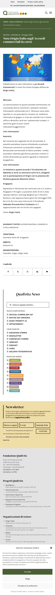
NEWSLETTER (15, 336)
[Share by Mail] (47, 271)
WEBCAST (13, 342)
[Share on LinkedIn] (37, 271)
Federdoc (7, 204)
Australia (7, 237)
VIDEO (12, 348)
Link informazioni (11, 131)
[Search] (44, 13)
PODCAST (13, 345)
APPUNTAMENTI (16, 324)
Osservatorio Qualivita (14, 495)
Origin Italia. (9, 90)
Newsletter (21, 2)
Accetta (27, 572)
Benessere (15, 364)
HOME (5, 22)
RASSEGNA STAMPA (18, 333)
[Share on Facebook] (8, 271)
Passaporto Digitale (13, 504)
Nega (27, 579)
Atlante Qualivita (12, 490)
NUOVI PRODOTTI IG (18, 321)
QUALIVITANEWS (16, 22)
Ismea (8, 540)
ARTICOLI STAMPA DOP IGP (21, 314)
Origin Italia (23, 253)
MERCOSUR (14, 227)
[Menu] (50, 13)
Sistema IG (15, 35)
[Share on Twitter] (18, 271)
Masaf (8, 533)
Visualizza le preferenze (27, 586)
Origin (14, 253)
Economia (15, 372)
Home (12, 2)
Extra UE (15, 237)
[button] (51, 548)
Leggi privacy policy (22, 417)
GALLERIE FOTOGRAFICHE (20, 351)
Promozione (16, 379)
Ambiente (14, 360)
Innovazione (16, 375)
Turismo (14, 390)
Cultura (14, 368)
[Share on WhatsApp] (27, 271)
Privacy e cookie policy (19, 591)
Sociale (14, 387)
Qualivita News (28, 294)
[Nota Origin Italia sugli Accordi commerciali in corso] (27, 67)
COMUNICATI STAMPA (18, 339)
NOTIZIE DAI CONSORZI (19, 318)
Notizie (6, 35)
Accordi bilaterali (29, 224)
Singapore (24, 237)
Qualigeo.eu (10, 485)
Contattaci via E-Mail (11, 469)
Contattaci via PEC (10, 472)
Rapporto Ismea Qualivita (15, 500)
